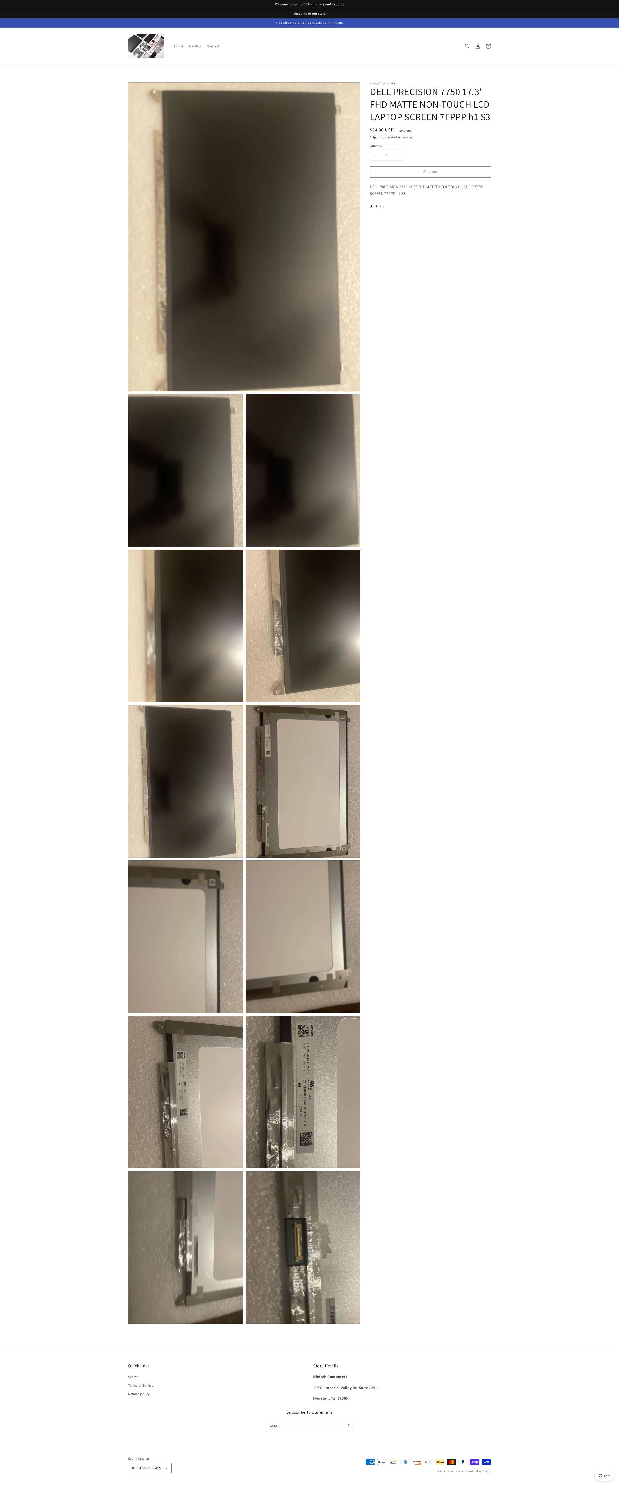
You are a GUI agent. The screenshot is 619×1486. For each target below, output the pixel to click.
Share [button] (380, 206)
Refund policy (139, 1394)
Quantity (376, 146)
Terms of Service (141, 1385)
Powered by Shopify (479, 1471)
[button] (467, 46)
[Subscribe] (347, 1425)
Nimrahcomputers (457, 1471)
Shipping (376, 137)
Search (133, 1377)
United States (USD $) (147, 1468)
